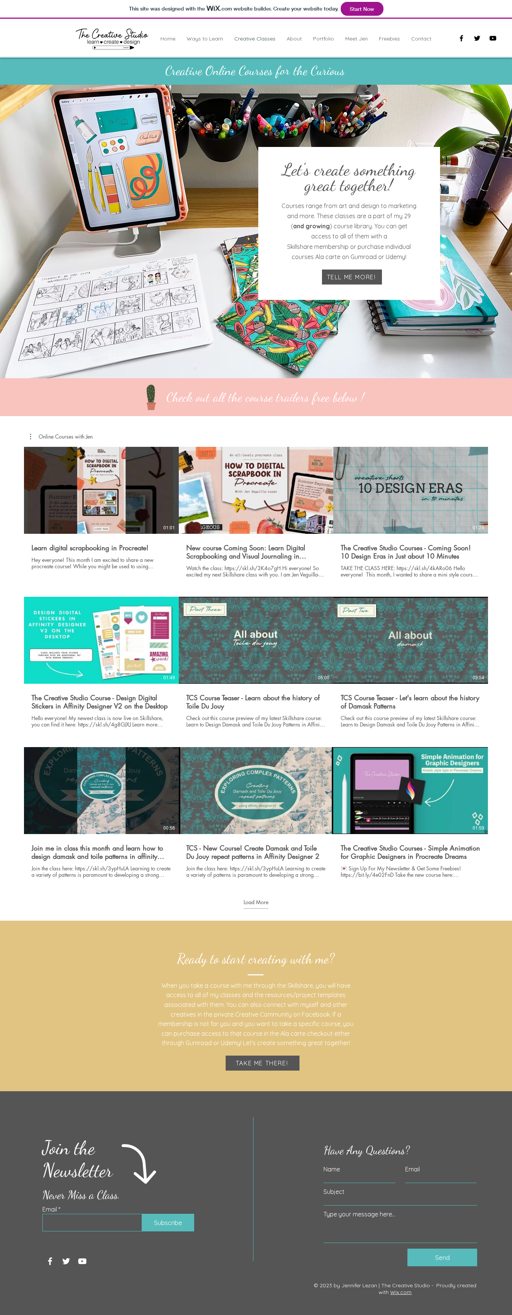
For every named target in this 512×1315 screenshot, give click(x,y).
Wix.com (401, 1292)
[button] (61, 437)
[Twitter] (477, 38)
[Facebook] (461, 38)
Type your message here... (359, 1214)
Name (331, 1169)
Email (49, 1209)
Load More (256, 902)
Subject (333, 1192)
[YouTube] (493, 38)
